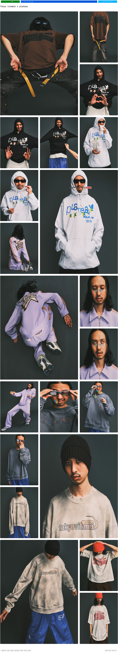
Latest (8, 650)
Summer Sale (4, 650)
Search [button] (106, 650)
